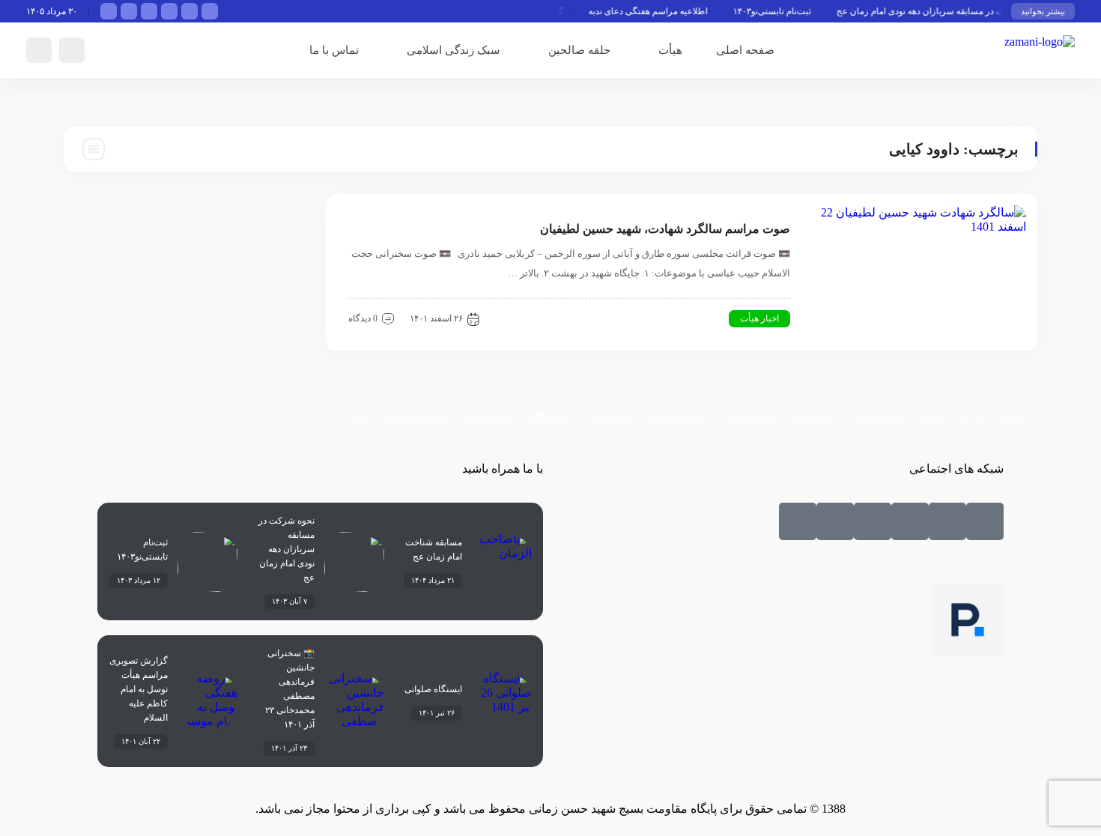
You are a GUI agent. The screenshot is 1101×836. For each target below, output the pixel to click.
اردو (359, 417)
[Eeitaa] (910, 521)
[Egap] (872, 521)
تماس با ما (334, 50)
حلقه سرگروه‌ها (678, 417)
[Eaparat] (835, 521)
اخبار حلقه (609, 417)
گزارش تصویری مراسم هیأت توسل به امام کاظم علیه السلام (138, 689)
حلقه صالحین (579, 50)
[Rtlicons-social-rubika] (947, 521)
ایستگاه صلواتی (433, 689)
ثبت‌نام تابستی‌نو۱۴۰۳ (780, 11)
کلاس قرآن (489, 417)
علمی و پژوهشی (417, 417)
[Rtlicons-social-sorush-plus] (797, 521)
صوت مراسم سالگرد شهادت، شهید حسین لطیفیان (665, 228)
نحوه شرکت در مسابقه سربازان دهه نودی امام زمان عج (947, 11)
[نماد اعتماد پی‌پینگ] (968, 665)
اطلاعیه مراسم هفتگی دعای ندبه (656, 11)
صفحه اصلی (745, 50)
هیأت (670, 50)
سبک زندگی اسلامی (453, 50)
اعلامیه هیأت (876, 417)
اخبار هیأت (759, 318)
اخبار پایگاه (550, 417)
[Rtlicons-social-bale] (985, 521)
